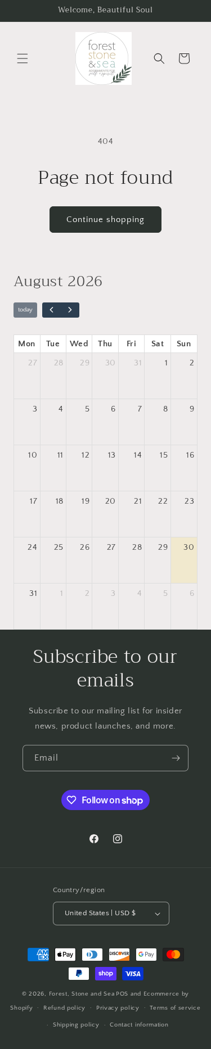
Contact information (139, 1024)
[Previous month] (51, 310)
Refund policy (64, 1008)
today (25, 309)
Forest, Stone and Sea (82, 994)
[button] (22, 58)
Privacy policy (118, 1008)
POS (122, 994)
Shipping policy (76, 1024)
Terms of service (175, 1008)
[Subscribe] (175, 758)
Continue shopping (105, 219)
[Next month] (69, 310)
